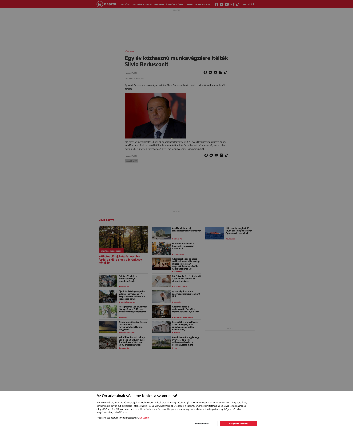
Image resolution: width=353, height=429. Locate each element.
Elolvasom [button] (144, 417)
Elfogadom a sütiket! (238, 423)
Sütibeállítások (202, 423)
